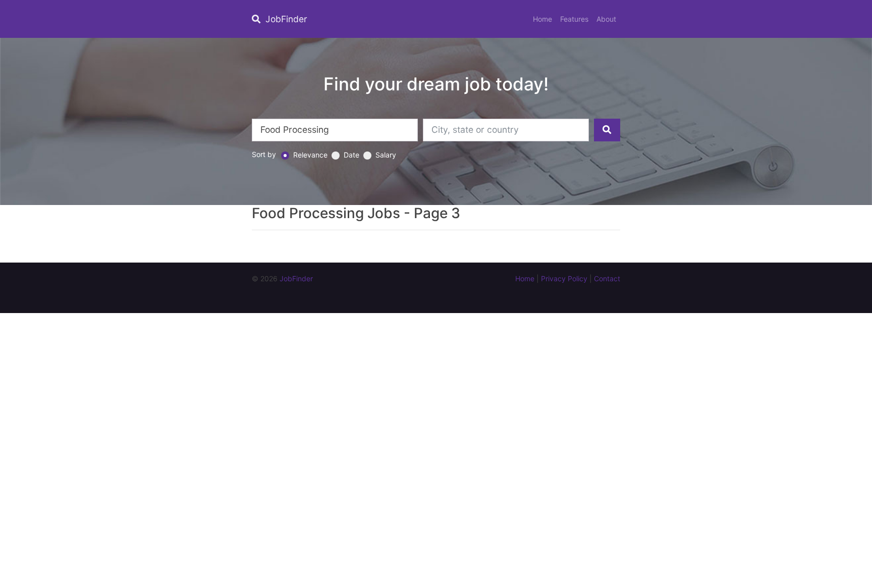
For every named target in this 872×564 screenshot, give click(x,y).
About (606, 19)
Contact (607, 278)
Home (542, 19)
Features (574, 19)
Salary (385, 154)
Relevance (310, 154)
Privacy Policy (564, 278)
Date (351, 154)
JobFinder (285, 19)
